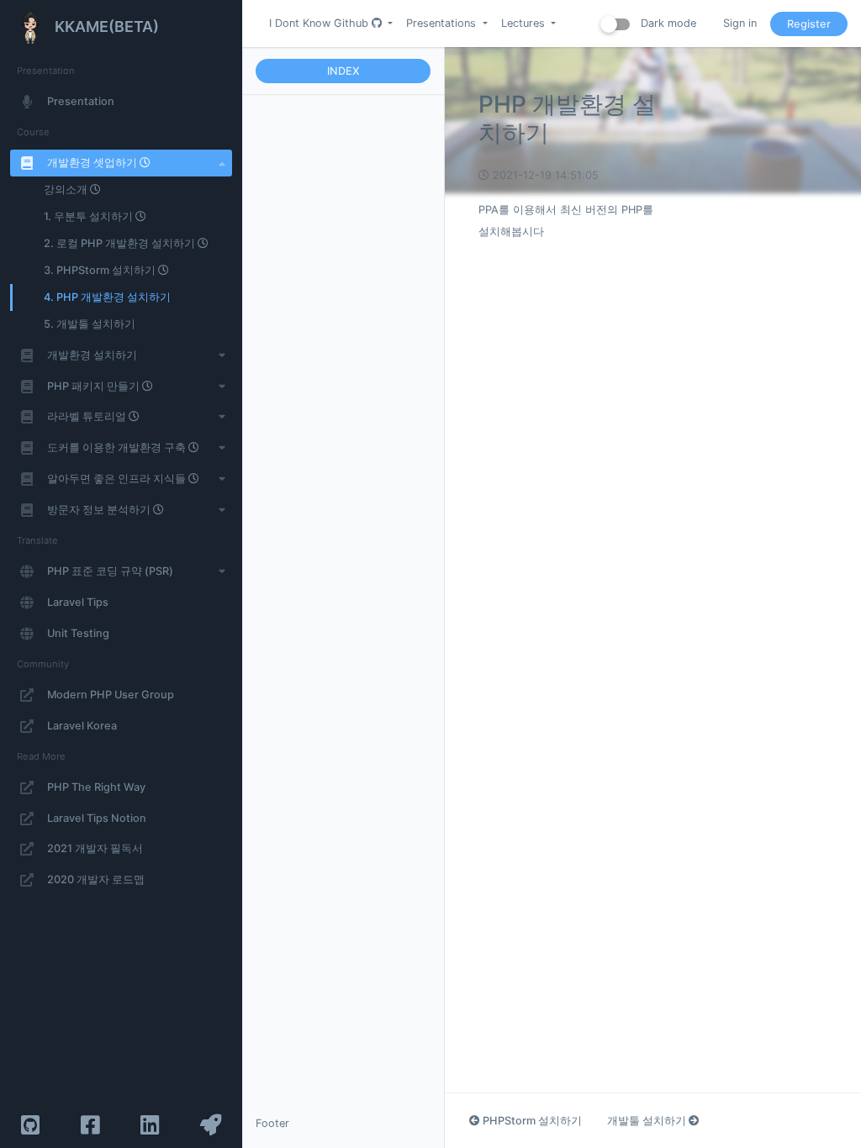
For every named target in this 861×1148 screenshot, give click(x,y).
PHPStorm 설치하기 (531, 1120)
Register (809, 24)
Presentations (442, 23)
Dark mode (666, 23)
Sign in (740, 23)
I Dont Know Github (320, 23)
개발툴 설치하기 (648, 1120)
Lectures (524, 23)
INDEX (343, 71)
